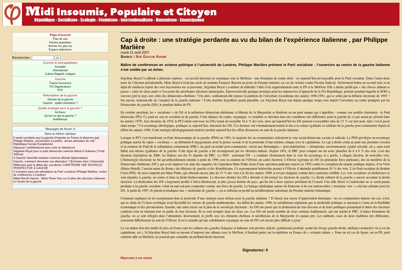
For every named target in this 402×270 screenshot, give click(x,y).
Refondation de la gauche (60, 95)
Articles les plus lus (60, 46)
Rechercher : (21, 57)
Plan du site (60, 38)
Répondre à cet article (136, 258)
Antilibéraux (60, 119)
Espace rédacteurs (60, 49)
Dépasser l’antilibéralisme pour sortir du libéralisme (44, 147)
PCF (60, 90)
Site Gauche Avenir (151, 56)
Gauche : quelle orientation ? (60, 103)
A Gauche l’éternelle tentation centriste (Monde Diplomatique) (50, 157)
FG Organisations (60, 86)
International (60, 70)
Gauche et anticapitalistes (60, 62)
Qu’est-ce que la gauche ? (60, 115)
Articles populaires (60, 42)
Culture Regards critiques (60, 73)
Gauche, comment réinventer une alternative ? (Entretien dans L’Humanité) (58, 161)
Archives (60, 112)
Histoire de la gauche (60, 99)
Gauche (60, 79)
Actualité (60, 66)
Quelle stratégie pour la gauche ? (60, 108)
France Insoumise (60, 83)
